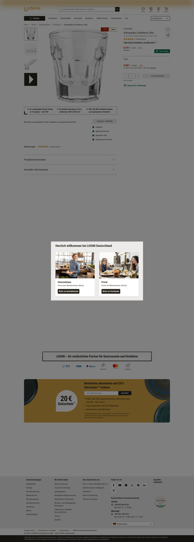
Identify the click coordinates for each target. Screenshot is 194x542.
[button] (75, 274)
